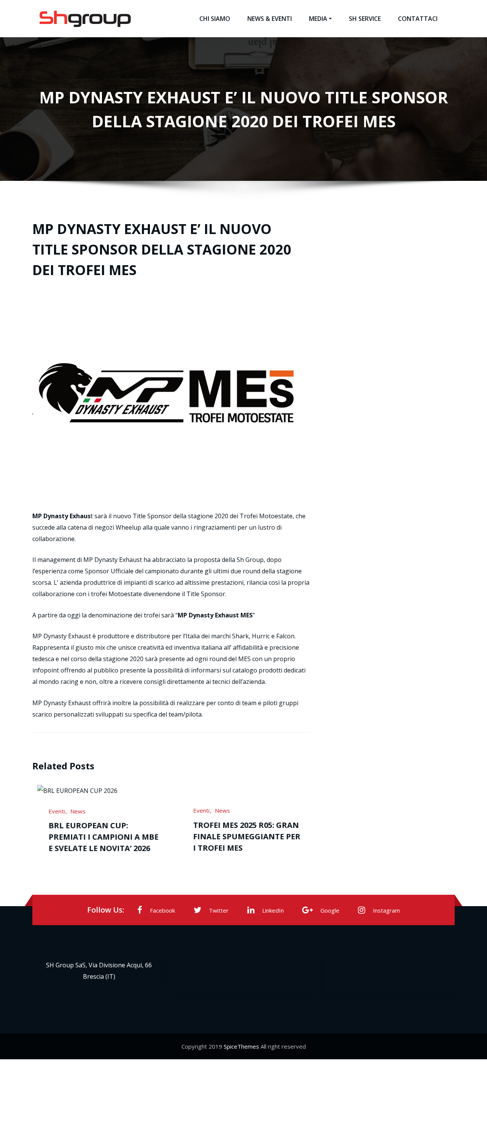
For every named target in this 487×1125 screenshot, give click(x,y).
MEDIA (318, 18)
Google (329, 910)
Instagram (386, 910)
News (93, 810)
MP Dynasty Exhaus (61, 516)
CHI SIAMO (214, 18)
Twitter (219, 910)
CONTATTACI (418, 18)
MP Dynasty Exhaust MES (215, 615)
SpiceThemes (241, 1045)
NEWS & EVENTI (269, 18)
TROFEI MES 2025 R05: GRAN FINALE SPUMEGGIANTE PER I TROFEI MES (118, 836)
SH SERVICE (365, 18)
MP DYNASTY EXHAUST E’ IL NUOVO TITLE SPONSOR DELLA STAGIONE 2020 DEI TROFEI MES (161, 249)
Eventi (72, 810)
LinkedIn (273, 910)
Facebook (162, 910)
